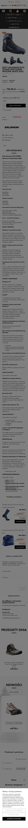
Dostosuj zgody (14, 814)
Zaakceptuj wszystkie (14, 819)
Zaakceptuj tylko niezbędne (14, 810)
